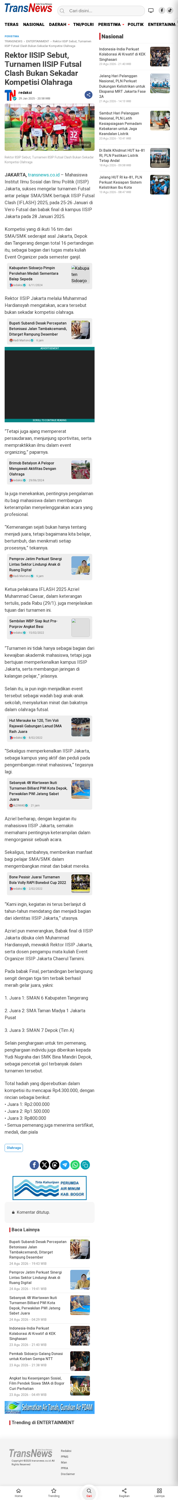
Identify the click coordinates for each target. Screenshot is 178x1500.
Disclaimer (68, 1474)
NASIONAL (33, 25)
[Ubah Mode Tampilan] (151, 10)
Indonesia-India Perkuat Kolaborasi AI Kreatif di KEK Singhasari (122, 54)
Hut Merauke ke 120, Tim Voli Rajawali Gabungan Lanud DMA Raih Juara (35, 726)
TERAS (12, 25)
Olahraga (14, 1147)
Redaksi (66, 1451)
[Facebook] (162, 10)
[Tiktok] (169, 10)
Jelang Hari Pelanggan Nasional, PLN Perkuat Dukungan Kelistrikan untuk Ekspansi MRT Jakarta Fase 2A (122, 86)
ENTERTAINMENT (37, 41)
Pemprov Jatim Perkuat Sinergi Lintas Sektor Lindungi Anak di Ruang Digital (35, 564)
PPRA (64, 1468)
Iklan (64, 1462)
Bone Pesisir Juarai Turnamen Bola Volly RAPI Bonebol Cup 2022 (37, 880)
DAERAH (57, 25)
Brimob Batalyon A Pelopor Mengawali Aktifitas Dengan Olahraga (32, 468)
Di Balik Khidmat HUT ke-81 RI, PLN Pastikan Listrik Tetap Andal (122, 156)
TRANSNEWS (13, 41)
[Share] (88, 95)
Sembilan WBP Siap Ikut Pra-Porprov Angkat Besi (33, 624)
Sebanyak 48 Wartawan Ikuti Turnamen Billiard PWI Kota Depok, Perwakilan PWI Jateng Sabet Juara (38, 791)
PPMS (64, 1457)
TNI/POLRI (83, 25)
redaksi (25, 93)
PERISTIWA (109, 25)
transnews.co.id (44, 175)
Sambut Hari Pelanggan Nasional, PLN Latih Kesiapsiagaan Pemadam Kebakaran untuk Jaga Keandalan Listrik (120, 124)
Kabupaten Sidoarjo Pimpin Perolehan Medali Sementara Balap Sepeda (33, 273)
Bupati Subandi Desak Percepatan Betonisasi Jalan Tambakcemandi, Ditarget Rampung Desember (38, 329)
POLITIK (135, 25)
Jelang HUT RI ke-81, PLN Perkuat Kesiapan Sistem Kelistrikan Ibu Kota (120, 183)
